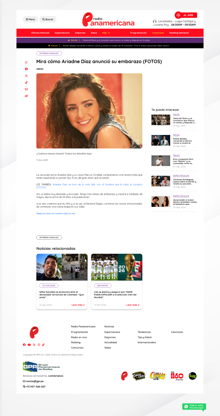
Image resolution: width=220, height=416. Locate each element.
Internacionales (49, 53)
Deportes (80, 32)
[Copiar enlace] (26, 96)
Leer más (77, 304)
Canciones (177, 332)
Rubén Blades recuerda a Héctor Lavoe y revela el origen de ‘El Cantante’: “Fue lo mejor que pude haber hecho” (185, 141)
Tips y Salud (144, 337)
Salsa (94, 32)
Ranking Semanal (179, 32)
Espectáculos (62, 32)
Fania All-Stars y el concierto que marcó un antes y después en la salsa (184, 120)
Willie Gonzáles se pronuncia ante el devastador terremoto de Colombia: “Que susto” (61, 295)
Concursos (158, 32)
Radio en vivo (79, 337)
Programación (138, 32)
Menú (32, 19)
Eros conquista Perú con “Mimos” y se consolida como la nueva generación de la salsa (183, 161)
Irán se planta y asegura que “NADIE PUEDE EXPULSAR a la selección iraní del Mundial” (115, 295)
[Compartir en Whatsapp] (26, 62)
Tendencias (144, 332)
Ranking (76, 342)
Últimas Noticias (40, 32)
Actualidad (110, 342)
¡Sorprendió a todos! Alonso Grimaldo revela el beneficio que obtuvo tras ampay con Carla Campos (185, 202)
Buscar (49, 19)
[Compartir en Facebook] (26, 69)
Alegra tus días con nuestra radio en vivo (55, 213)
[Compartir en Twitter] (26, 75)
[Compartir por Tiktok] (26, 82)
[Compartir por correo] (26, 89)
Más (104, 32)
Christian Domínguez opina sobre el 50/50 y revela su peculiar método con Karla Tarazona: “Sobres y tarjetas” (184, 181)
